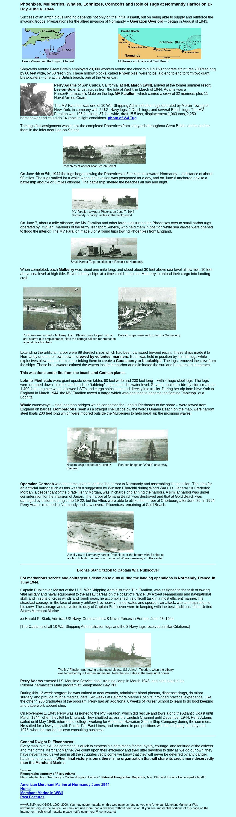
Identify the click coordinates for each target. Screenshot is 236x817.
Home (25, 789)
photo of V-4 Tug (122, 118)
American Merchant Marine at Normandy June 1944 (64, 785)
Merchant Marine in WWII (41, 793)
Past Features (32, 797)
